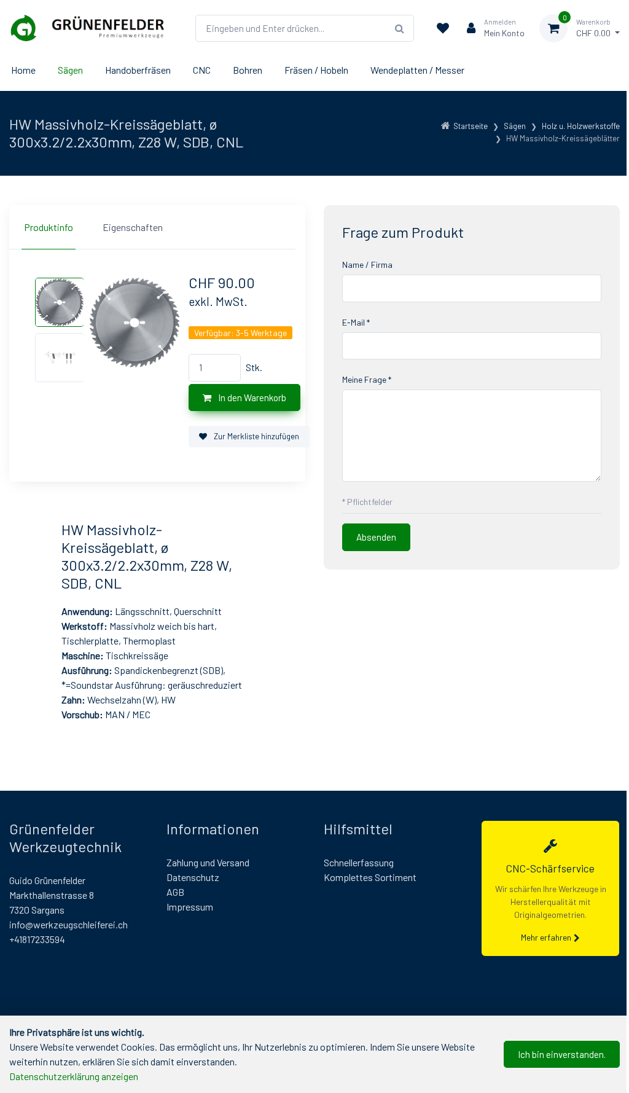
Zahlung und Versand (207, 862)
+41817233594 (37, 939)
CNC (202, 70)
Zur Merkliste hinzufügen (255, 436)
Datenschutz (192, 877)
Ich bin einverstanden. (562, 1054)
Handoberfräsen (138, 70)
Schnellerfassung (359, 862)
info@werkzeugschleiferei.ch (68, 924)
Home (23, 70)
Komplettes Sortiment (370, 877)
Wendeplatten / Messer (417, 70)
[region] (157, 227)
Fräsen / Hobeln (316, 70)
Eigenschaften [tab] (133, 227)
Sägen (70, 70)
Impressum (189, 906)
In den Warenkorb (251, 397)
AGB (175, 892)
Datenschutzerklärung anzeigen (73, 1076)
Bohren (247, 70)
